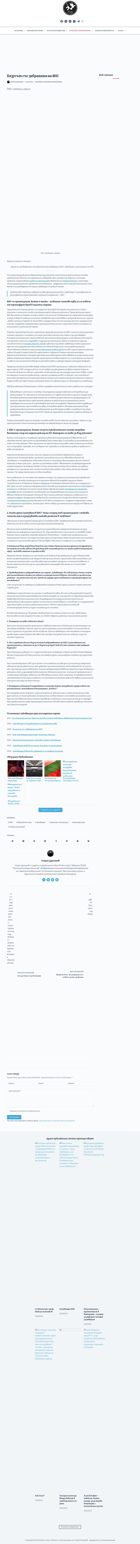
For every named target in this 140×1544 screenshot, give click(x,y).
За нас (121, 30)
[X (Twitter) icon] (52, 879)
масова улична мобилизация (51, 349)
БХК (10, 822)
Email (41, 1083)
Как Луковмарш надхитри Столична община (34, 735)
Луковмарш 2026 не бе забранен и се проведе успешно (38, 751)
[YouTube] (70, 21)
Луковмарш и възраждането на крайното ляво (35, 724)
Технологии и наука (104, 30)
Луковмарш (40, 822)
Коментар (39, 82)
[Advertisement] (70, 50)
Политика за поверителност (70, 1527)
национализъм (78, 822)
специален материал (17, 501)
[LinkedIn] (45, 841)
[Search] (82, 21)
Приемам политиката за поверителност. (25, 1111)
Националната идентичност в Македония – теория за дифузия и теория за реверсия (93, 1314)
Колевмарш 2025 (67, 1309)
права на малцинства (39, 281)
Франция (45, 483)
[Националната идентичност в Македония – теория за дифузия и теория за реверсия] (94, 1224)
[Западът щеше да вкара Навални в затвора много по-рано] (70, 1410)
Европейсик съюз (24, 822)
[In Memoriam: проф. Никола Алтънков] (45, 1224)
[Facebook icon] (44, 879)
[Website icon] (48, 879)
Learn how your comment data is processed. (57, 1121)
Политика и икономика (80, 30)
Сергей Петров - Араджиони (87, 1540)
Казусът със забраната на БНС (28, 729)
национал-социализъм (58, 822)
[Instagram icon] (57, 879)
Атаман (111, 1540)
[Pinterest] (34, 841)
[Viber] (66, 841)
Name (12, 1083)
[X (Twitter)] (66, 21)
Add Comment (15, 1091)
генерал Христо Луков (35, 344)
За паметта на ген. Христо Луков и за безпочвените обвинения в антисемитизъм (52, 718)
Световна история (35, 30)
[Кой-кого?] (45, 1410)
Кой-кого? (40, 1496)
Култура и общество (56, 30)
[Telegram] (78, 21)
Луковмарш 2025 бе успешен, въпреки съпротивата (37, 746)
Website (71, 1083)
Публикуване (14, 1117)
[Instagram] (74, 21)
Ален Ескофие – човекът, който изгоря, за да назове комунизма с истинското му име (93, 1501)
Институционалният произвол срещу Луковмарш (37, 740)
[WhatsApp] (77, 841)
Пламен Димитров (16, 827)
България (18, 30)
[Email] (88, 841)
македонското (70, 281)
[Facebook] (61, 21)
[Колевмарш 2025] (70, 1224)
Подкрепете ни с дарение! (50, 810)
